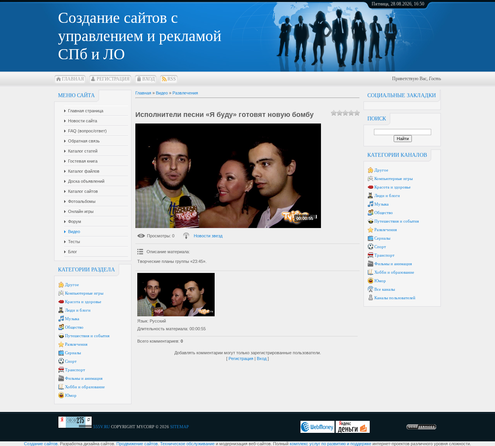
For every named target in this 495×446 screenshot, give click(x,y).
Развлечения (76, 344)
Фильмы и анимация (83, 378)
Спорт (71, 361)
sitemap (179, 426)
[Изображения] (176, 295)
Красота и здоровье (83, 301)
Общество (74, 327)
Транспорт (75, 369)
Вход (148, 79)
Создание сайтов (41, 443)
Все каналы (384, 289)
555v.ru (101, 426)
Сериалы (73, 352)
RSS (171, 79)
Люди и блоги (77, 310)
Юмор (71, 395)
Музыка (72, 318)
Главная (73, 79)
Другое (72, 284)
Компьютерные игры (84, 293)
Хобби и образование (85, 386)
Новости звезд (208, 235)
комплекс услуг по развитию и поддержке (330, 443)
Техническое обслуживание (187, 443)
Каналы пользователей (394, 297)
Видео (162, 93)
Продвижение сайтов (137, 443)
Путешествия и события (87, 335)
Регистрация (113, 79)
